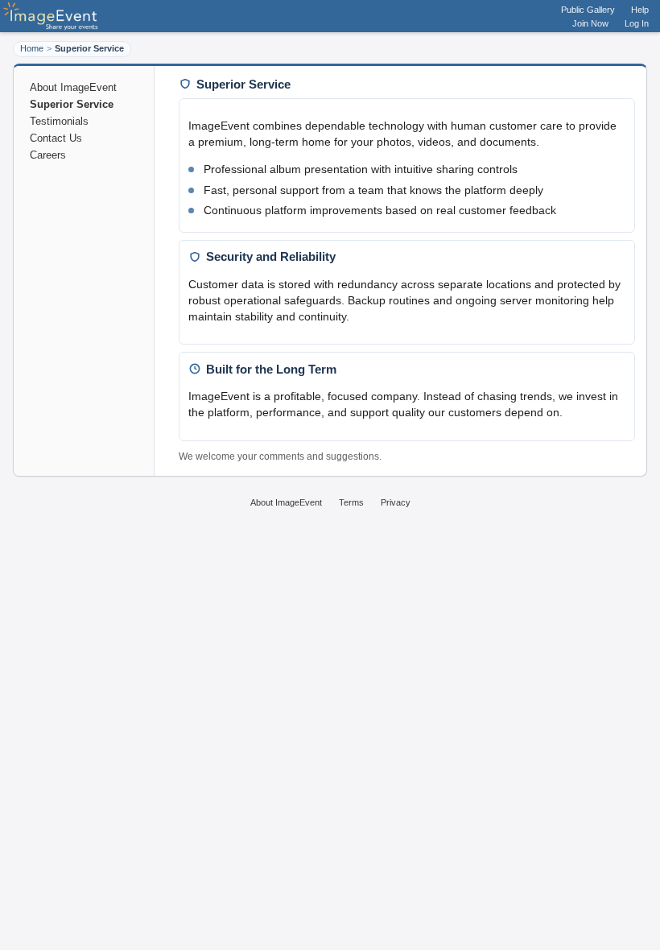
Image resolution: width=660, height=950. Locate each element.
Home (31, 48)
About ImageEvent (73, 87)
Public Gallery (588, 9)
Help (640, 9)
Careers (48, 155)
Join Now (590, 23)
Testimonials (59, 121)
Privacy (395, 502)
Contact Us (56, 138)
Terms (351, 502)
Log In (637, 23)
